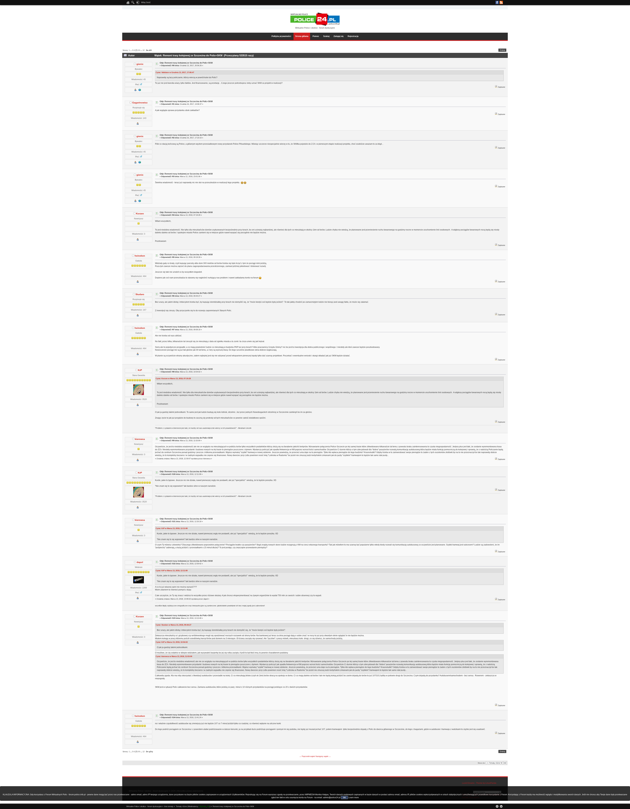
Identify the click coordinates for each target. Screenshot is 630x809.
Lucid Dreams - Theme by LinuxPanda (479, 783)
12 (144, 50)
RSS (501, 2)
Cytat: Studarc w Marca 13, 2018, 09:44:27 (173, 625)
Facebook (497, 2)
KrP (140, 370)
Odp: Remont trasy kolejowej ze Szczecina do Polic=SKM (186, 63)
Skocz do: (481, 763)
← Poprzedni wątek (307, 756)
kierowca (140, 439)
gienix (139, 64)
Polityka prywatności (281, 36)
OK (344, 797)
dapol (140, 562)
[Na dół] (501, 806)
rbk (208, 806)
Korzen (140, 213)
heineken (140, 256)
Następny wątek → (323, 756)
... (131, 50)
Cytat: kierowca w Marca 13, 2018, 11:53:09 (174, 656)
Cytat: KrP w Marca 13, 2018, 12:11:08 (172, 528)
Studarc (140, 294)
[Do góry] (497, 806)
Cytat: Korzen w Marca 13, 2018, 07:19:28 (173, 378)
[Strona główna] (128, 3)
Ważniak (202, 806)
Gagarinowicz (139, 102)
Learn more (353, 797)
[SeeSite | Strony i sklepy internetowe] (139, 90)
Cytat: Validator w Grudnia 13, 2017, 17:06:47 (175, 72)
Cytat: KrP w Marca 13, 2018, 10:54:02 (172, 642)
